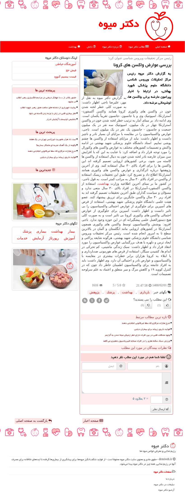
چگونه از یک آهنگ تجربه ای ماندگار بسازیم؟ (56, 145)
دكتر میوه (119, 23)
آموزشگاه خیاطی (65, 64)
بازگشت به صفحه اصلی (32, 420)
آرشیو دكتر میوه (166, 489)
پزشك (111, 292)
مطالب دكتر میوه (137, 46)
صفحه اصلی (161, 46)
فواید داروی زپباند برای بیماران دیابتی (152, 329)
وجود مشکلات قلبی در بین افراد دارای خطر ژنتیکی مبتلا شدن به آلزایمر (137, 335)
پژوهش (94, 292)
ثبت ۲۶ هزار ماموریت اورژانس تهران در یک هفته (53, 139)
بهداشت (73, 46)
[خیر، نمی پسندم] (148, 305)
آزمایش (38, 238)
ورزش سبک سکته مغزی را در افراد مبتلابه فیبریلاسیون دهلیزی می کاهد (136, 341)
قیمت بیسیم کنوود (65, 76)
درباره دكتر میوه (110, 46)
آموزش (69, 238)
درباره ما (170, 478)
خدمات (22, 238)
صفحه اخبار (91, 420)
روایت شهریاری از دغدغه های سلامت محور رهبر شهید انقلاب (48, 107)
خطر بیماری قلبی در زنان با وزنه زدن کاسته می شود (52, 113)
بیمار (71, 231)
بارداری (145, 292)
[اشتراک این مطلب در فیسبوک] (99, 300)
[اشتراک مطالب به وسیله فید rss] (85, 300)
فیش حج (71, 70)
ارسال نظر (159, 409)
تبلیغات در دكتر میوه (164, 484)
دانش (90, 46)
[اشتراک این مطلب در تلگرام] (106, 300)
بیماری (41, 231)
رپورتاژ (54, 238)
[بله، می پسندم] (167, 305)
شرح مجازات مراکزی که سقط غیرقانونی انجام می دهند (146, 323)
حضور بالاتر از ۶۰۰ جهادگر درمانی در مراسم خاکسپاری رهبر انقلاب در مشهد (46, 99)
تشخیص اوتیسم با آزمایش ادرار (61, 119)
